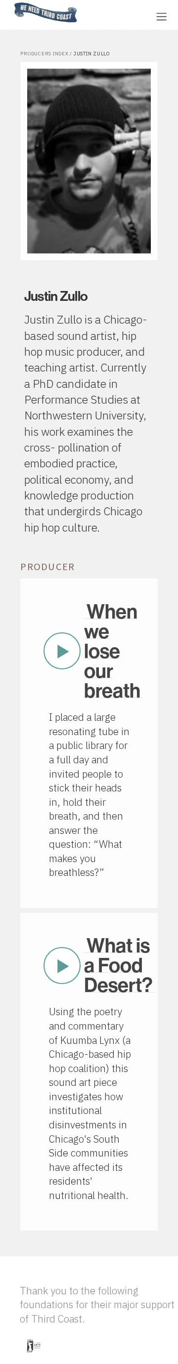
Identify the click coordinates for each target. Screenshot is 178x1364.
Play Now (61, 651)
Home (11, 3)
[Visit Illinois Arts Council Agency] (33, 1357)
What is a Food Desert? (118, 965)
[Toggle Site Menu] (161, 16)
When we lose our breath (112, 651)
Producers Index (44, 53)
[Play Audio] (116, 15)
